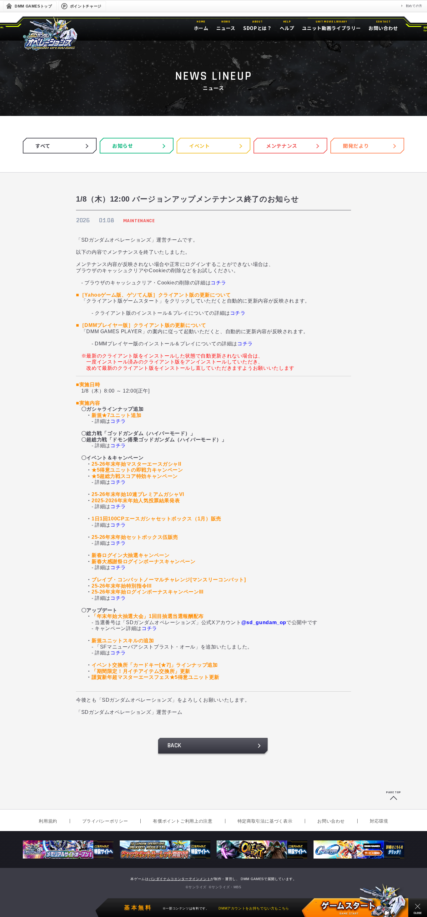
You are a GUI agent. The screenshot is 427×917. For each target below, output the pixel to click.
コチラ (218, 282)
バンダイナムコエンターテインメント (180, 879)
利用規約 (48, 821)
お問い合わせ (331, 821)
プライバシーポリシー (105, 821)
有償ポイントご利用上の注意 (182, 821)
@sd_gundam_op (263, 622)
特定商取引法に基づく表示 (265, 821)
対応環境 (379, 821)
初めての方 (414, 6)
